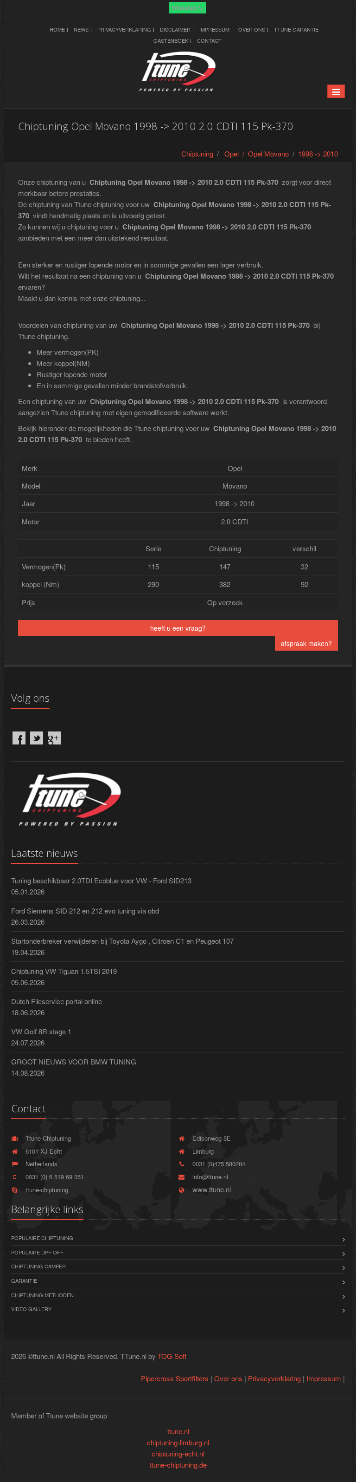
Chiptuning (197, 153)
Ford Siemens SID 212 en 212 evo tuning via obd (85, 910)
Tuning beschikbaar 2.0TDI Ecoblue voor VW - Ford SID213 (101, 880)
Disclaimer (175, 29)
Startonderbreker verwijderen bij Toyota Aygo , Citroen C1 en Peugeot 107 (122, 941)
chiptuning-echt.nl (178, 1453)
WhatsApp (185, 7)
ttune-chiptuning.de (178, 1464)
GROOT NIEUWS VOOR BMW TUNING (73, 1061)
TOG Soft (172, 1356)
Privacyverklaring (124, 29)
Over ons (251, 29)
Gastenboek (170, 40)
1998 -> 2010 (318, 153)
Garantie (24, 1280)
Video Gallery (31, 1308)
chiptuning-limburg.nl (178, 1442)
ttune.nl (178, 1431)
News (81, 29)
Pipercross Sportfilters (175, 1378)
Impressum (214, 29)
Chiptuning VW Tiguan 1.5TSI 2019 (64, 971)
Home (57, 29)
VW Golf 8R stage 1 (41, 1031)
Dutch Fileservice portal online (56, 1001)
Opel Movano (268, 153)
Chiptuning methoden (42, 1295)
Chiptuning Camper (38, 1266)
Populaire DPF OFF (37, 1252)
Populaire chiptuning (42, 1237)
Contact (209, 40)
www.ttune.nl (210, 1189)
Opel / (236, 153)
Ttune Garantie (296, 29)
